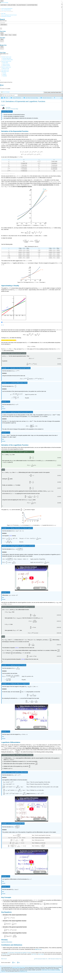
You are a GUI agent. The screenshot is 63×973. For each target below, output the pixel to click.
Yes (14, 962)
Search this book (3, 20)
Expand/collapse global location (61, 97)
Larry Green (8, 107)
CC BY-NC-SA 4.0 (5, 954)
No (19, 962)
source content (41, 954)
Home (7, 97)
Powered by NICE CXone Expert (18, 967)
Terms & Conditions (51, 969)
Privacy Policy (44, 969)
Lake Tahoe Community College (31, 97)
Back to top (3, 958)
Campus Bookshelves (16, 97)
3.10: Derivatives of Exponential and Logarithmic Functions (19, 952)
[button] (4, 74)
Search (3, 95)
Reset (2, 32)
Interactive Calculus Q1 (47, 97)
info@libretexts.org (23, 971)
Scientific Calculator (6, 65)
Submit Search (4, 24)
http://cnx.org (38, 949)
